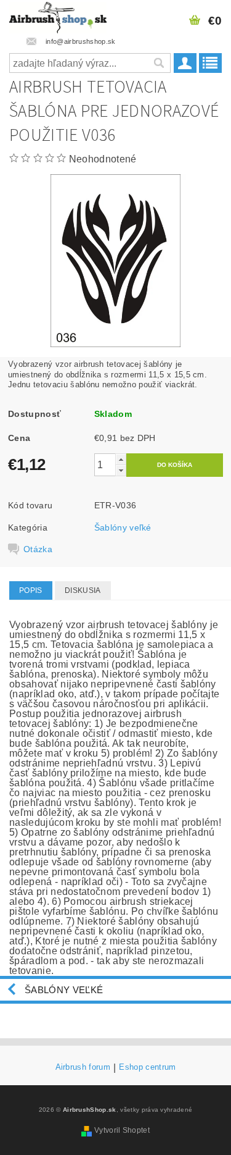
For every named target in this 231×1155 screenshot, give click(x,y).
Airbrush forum (82, 1067)
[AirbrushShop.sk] (58, 16)
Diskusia (83, 590)
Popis (31, 590)
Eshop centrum (147, 1067)
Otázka (37, 549)
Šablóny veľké (123, 527)
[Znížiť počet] (120, 470)
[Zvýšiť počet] (120, 459)
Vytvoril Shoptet (122, 1130)
